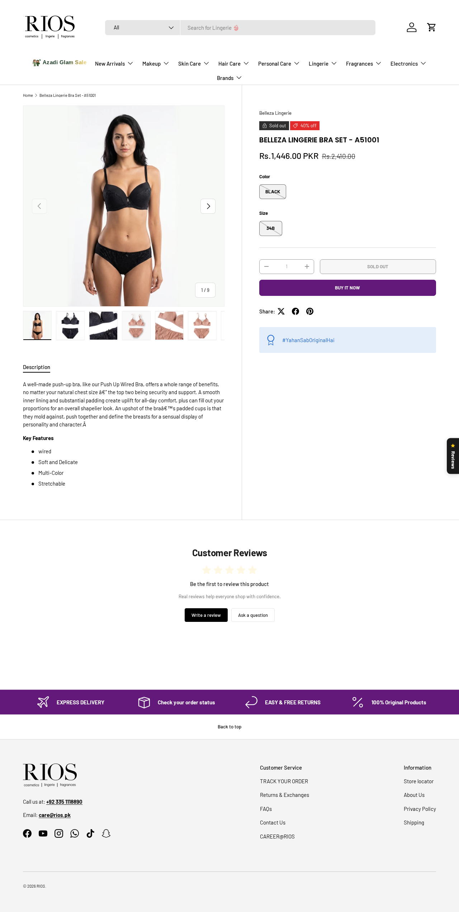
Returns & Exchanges (284, 794)
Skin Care (189, 63)
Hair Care (229, 63)
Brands (225, 78)
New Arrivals (110, 63)
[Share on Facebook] (295, 311)
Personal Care (274, 63)
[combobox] (240, 27)
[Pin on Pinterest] (310, 311)
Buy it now (347, 287)
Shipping (414, 822)
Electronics (404, 63)
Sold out (377, 266)
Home (28, 95)
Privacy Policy (420, 808)
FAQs (266, 808)
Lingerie (318, 63)
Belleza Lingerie (275, 113)
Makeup (151, 63)
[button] (432, 27)
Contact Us (272, 822)
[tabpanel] (123, 434)
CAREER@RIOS (277, 836)
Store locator (419, 781)
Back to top (229, 726)
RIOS (41, 886)
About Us (414, 794)
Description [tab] (36, 367)
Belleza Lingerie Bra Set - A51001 (67, 95)
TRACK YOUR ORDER (284, 781)
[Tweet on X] (281, 311)
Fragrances (359, 63)
